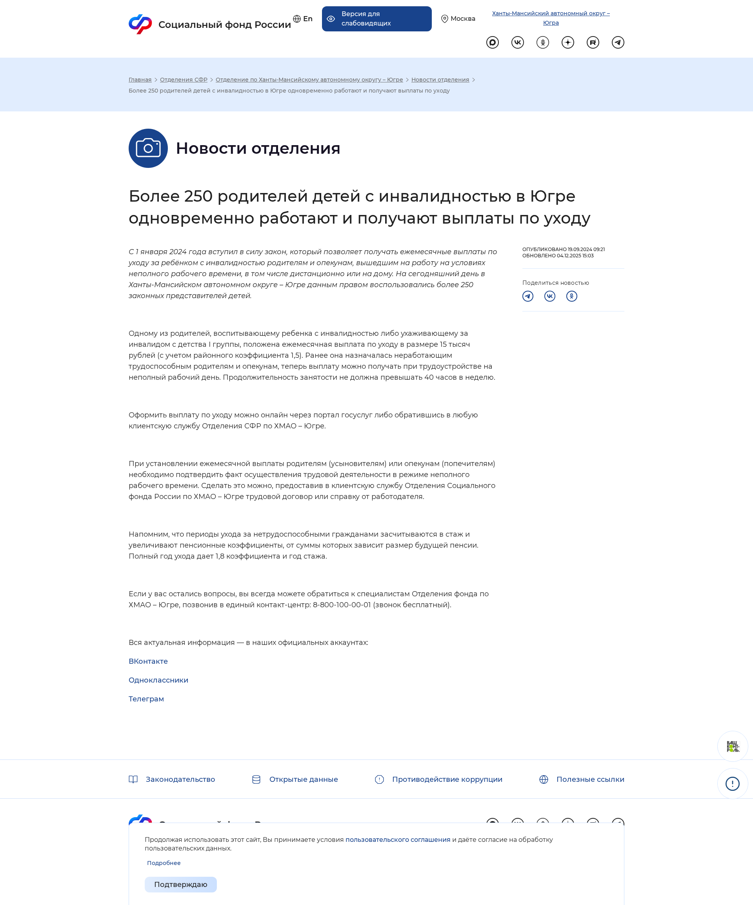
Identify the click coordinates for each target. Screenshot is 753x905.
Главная (140, 79)
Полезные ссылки (590, 779)
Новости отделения (440, 79)
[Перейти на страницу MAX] (492, 42)
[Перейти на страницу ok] (543, 42)
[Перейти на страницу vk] (517, 42)
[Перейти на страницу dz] (568, 42)
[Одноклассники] (571, 296)
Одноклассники (158, 680)
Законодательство (180, 779)
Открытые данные (303, 779)
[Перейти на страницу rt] (593, 42)
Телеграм (146, 699)
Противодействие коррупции (447, 779)
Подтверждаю (180, 884)
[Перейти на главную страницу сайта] (210, 24)
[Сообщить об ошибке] (732, 783)
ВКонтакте (148, 661)
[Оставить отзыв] (732, 746)
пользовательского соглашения (398, 839)
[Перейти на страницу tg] (618, 42)
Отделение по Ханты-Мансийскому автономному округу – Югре (309, 79)
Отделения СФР (183, 79)
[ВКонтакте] (549, 296)
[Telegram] (527, 296)
